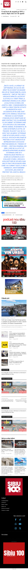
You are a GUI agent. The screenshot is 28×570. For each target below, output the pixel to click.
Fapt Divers (3, 9)
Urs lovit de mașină (19, 214)
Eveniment (11, 359)
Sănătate (10, 331)
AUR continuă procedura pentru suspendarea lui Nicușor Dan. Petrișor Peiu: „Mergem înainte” (17, 345)
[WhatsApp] (17, 19)
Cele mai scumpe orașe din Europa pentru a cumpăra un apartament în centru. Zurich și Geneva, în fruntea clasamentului (13, 321)
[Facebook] (16, 2)
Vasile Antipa (11, 364)
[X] (20, 2)
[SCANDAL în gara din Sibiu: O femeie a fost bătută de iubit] (4, 362)
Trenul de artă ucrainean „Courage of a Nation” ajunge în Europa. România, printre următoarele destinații (17, 354)
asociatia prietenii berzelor (6, 214)
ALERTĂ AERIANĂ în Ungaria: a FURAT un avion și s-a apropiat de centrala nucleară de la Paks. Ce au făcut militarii (20, 470)
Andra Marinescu (6, 16)
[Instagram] (18, 2)
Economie (16, 454)
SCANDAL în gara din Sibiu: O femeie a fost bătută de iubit (7, 450)
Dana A (8, 317)
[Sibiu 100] (6, 3)
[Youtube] (22, 2)
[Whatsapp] (15, 524)
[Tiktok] (20, 520)
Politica (10, 341)
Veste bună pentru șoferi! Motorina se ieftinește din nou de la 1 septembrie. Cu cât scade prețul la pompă (20, 451)
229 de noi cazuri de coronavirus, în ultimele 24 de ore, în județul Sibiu (21, 401)
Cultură (10, 350)
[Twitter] (20, 528)
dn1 (13, 214)
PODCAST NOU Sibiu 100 (14, 221)
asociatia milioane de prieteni (10, 212)
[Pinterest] (14, 19)
